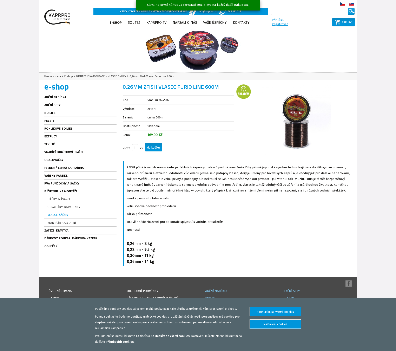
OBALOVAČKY (54, 160)
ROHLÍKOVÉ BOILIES (58, 128)
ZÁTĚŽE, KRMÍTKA (56, 230)
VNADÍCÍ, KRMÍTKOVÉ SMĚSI (63, 152)
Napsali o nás (185, 22)
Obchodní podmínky (142, 291)
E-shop (116, 22)
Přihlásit (278, 20)
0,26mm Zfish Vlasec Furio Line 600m (152, 76)
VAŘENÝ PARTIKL (56, 175)
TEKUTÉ (49, 144)
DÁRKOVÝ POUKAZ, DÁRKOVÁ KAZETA (70, 238)
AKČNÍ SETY (52, 105)
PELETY (49, 121)
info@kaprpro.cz (208, 11)
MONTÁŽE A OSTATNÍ (61, 223)
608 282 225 (234, 11)
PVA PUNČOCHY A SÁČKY (61, 183)
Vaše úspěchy (215, 22)
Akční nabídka (55, 97)
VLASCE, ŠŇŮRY (117, 76)
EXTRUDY (50, 136)
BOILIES (49, 113)
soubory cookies (121, 309)
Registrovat (280, 24)
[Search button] (351, 11)
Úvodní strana (52, 76)
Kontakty (241, 22)
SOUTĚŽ (134, 22)
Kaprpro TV (156, 22)
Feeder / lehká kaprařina (64, 168)
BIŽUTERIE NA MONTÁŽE (90, 76)
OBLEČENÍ (51, 246)
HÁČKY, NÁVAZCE (59, 199)
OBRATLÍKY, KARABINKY (63, 207)
